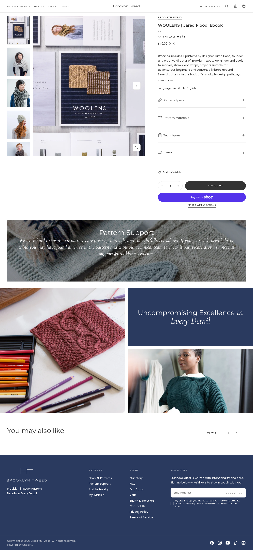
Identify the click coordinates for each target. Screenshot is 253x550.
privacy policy (113, 290)
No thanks (126, 302)
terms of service (138, 290)
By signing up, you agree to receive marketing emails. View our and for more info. (127, 290)
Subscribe (149, 280)
